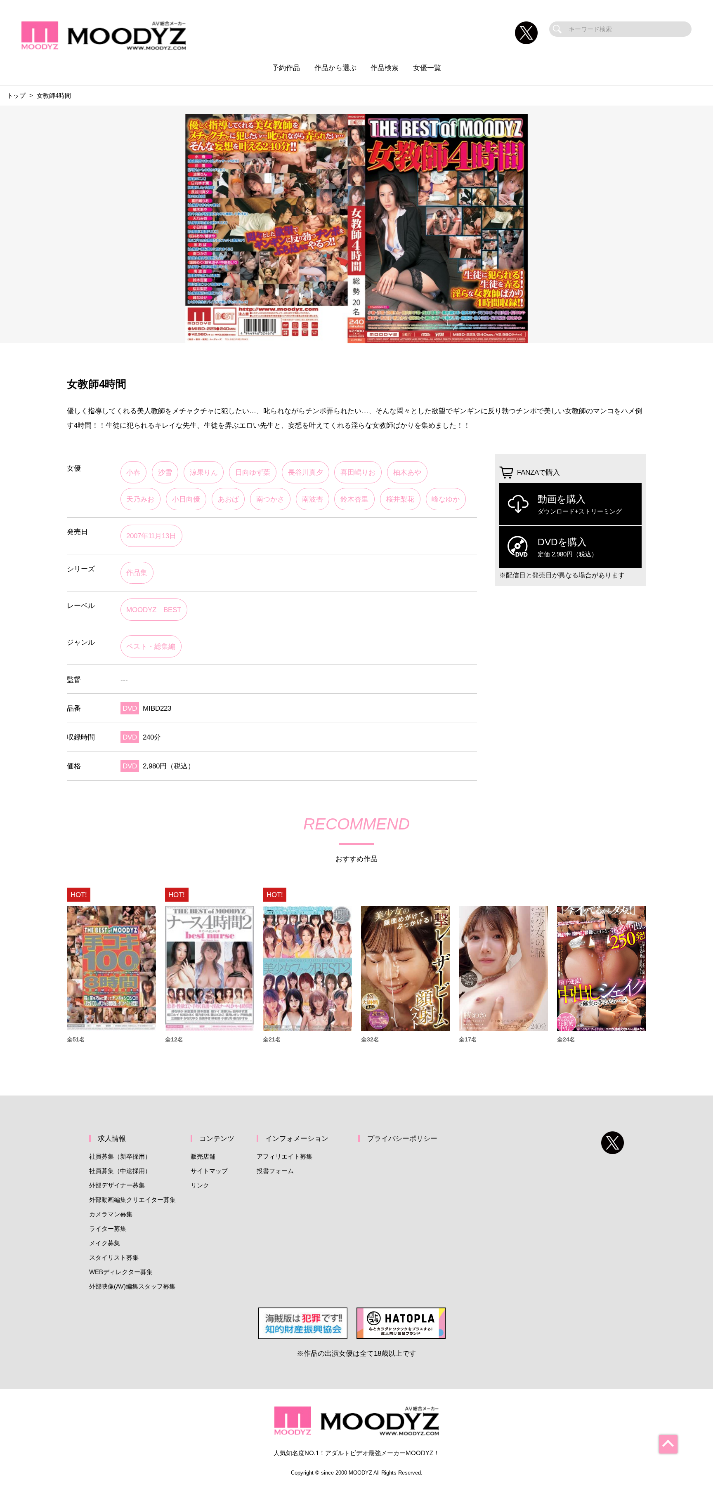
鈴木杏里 (354, 499)
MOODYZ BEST (153, 609)
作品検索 (385, 68)
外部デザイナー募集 (117, 1185)
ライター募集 (107, 1228)
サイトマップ (209, 1170)
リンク (200, 1185)
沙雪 (165, 472)
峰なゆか (446, 499)
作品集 (136, 572)
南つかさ (270, 499)
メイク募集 (104, 1242)
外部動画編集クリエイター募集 (132, 1199)
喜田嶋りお (357, 472)
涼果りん (204, 472)
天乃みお (140, 499)
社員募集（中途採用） (120, 1170)
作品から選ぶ (335, 68)
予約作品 (286, 68)
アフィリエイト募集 (284, 1156)
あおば (228, 499)
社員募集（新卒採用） (120, 1156)
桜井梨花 (400, 499)
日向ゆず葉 (252, 472)
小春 (133, 472)
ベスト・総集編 (150, 646)
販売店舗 (203, 1156)
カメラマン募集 (110, 1214)
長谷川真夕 (305, 472)
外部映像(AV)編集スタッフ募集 (132, 1286)
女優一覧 (427, 68)
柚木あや (407, 472)
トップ (16, 95)
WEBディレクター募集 (121, 1271)
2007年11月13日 (151, 536)
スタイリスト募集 (114, 1257)
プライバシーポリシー (402, 1138)
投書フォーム (275, 1170)
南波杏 (312, 499)
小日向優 (186, 499)
